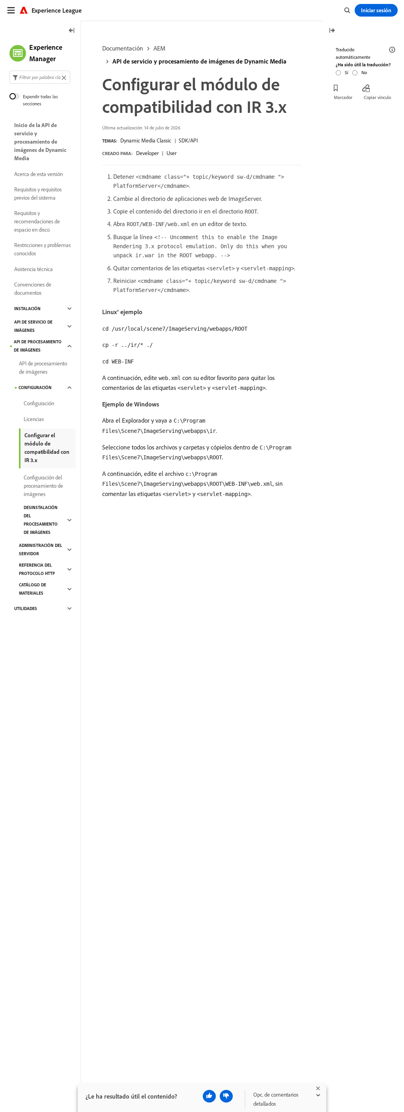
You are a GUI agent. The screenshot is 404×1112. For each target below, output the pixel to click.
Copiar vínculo (377, 97)
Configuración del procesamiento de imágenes (43, 486)
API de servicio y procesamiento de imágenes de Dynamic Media (199, 61)
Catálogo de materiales (32, 589)
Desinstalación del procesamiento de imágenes (41, 520)
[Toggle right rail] (331, 31)
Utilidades (25, 608)
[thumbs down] (226, 1096)
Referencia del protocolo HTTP (37, 569)
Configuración (35, 387)
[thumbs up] (209, 1096)
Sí (346, 72)
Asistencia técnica (33, 269)
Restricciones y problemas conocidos (42, 249)
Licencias (34, 419)
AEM (159, 48)
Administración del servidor (40, 549)
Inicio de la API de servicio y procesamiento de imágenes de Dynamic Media (40, 142)
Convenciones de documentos (32, 288)
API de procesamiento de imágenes (38, 346)
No (364, 72)
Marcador (343, 97)
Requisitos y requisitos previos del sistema (38, 193)
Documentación (122, 48)
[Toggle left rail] (71, 31)
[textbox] (39, 77)
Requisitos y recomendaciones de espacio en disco (37, 221)
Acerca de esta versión (38, 174)
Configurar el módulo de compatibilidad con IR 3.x (46, 448)
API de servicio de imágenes (33, 326)
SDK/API (188, 140)
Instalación (27, 308)
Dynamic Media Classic (145, 140)
